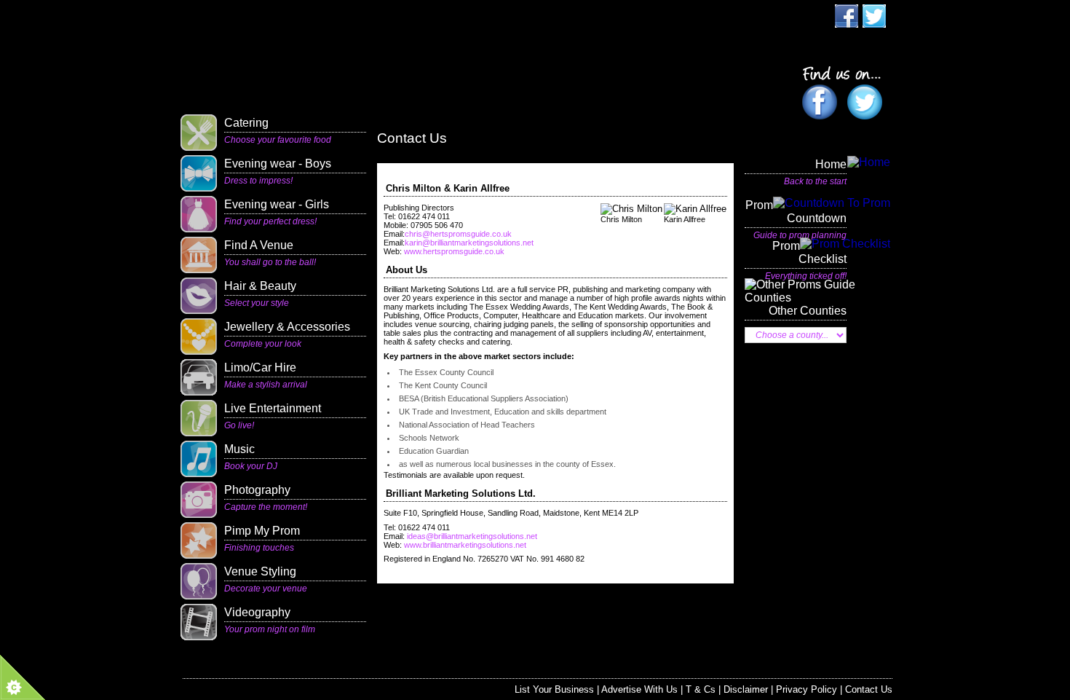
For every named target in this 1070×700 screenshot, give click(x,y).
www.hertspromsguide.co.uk (454, 251)
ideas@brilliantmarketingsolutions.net (471, 536)
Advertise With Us (639, 689)
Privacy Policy (806, 689)
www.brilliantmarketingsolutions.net (465, 544)
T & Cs (701, 689)
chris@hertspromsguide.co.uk (458, 233)
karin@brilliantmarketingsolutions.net (469, 242)
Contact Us (868, 689)
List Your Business (554, 689)
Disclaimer (746, 689)
